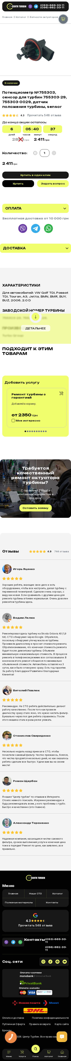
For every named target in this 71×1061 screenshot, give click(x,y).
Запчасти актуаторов (44, 17)
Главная (7, 17)
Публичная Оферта (13, 1024)
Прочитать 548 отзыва (35, 925)
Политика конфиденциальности (50, 1017)
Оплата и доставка (13, 1017)
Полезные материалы (19, 902)
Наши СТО (35, 893)
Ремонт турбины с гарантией (29, 396)
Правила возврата (40, 1024)
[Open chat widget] (62, 1036)
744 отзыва (61, 551)
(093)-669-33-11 (52, 5)
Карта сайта (62, 1024)
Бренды (7, 1030)
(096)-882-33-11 (52, 7)
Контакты (52, 902)
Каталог (21, 17)
